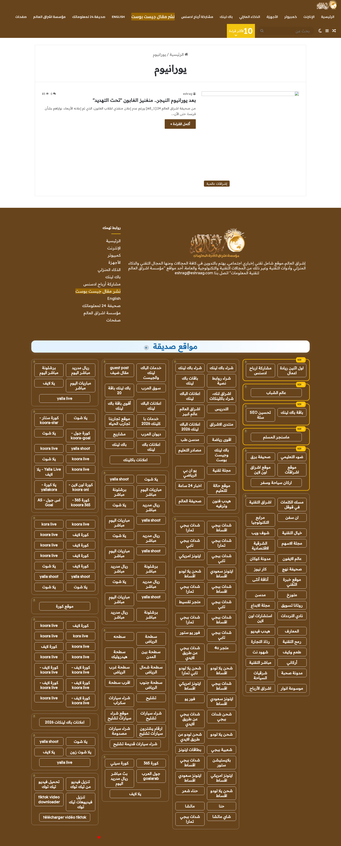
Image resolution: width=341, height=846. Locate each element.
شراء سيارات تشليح (151, 715)
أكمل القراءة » (180, 124)
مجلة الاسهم (292, 543)
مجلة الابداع (260, 605)
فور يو (190, 698)
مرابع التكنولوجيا (260, 520)
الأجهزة (272, 17)
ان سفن (292, 517)
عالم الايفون (292, 558)
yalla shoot (119, 479)
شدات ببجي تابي (190, 543)
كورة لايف (81, 534)
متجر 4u (221, 647)
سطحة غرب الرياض (119, 669)
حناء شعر (190, 790)
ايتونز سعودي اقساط (221, 573)
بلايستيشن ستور (221, 762)
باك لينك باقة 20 (119, 390)
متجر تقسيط (190, 601)
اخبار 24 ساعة (190, 485)
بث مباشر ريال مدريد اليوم (119, 778)
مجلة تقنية (221, 470)
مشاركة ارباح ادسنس (260, 370)
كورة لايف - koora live (80, 669)
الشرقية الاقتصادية (260, 545)
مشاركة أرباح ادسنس (197, 17)
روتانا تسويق (292, 605)
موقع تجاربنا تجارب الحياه (119, 421)
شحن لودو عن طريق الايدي (190, 736)
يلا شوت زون (80, 752)
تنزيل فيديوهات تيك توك (80, 802)
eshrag (187, 94)
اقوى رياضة (221, 439)
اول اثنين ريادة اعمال (292, 370)
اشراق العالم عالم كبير (190, 411)
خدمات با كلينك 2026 (151, 421)
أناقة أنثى (260, 579)
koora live (49, 448)
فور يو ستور (190, 632)
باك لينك (226, 17)
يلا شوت (151, 479)
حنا (221, 806)
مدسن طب (190, 439)
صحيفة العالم (190, 501)
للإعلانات (91, 837)
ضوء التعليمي (292, 456)
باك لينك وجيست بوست (221, 455)
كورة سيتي (119, 763)
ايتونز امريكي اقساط (190, 686)
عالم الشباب (276, 392)
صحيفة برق (260, 456)
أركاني (292, 662)
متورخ (292, 594)
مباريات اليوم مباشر (151, 492)
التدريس (221, 408)
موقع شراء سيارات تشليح (119, 715)
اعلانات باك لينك (151, 447)
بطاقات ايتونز (190, 749)
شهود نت (260, 652)
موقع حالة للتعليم (221, 488)
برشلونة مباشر (119, 492)
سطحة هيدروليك (119, 654)
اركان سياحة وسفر (276, 482)
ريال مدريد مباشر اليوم (80, 370)
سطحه (119, 636)
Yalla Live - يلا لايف (49, 471)
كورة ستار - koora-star (49, 420)
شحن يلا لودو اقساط (190, 573)
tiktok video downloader (49, 799)
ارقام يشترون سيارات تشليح (151, 731)
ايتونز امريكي (190, 555)
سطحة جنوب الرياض (151, 685)
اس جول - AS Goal (49, 502)
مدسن (260, 594)
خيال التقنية (292, 532)
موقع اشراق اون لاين (260, 469)
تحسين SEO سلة (260, 415)
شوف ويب (260, 532)
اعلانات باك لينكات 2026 (64, 722)
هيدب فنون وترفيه (221, 503)
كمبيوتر (290, 17)
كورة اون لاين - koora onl (81, 487)
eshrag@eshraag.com (194, 273)
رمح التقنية (292, 641)
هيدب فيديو (260, 631)
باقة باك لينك (292, 412)
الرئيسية (327, 17)
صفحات (21, 17)
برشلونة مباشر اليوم (48, 370)
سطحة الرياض (151, 639)
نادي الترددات (292, 615)
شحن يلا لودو (221, 734)
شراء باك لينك (221, 367)
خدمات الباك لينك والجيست (151, 372)
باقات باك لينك (190, 380)
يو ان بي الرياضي (190, 472)
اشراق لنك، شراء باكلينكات (221, 396)
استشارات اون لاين (260, 618)
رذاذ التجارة (260, 641)
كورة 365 (151, 763)
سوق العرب (151, 388)
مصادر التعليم (189, 450)
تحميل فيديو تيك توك (49, 784)
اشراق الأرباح (260, 688)
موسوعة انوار (292, 688)
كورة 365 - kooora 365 (80, 502)
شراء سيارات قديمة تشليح (135, 743)
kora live (49, 524)
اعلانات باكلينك (135, 459)
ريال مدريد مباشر (151, 507)
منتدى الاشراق (221, 424)
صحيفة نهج (292, 569)
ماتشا (190, 806)
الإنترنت (309, 17)
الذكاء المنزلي (249, 17)
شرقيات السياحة (260, 675)
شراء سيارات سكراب (119, 700)
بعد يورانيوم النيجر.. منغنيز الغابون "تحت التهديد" (144, 100)
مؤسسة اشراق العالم (49, 17)
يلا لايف (135, 793)
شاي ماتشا (221, 816)
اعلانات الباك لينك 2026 (190, 426)
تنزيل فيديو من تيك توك (80, 784)
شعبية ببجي (221, 749)
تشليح (151, 697)
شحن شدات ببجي (221, 716)
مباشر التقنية (260, 662)
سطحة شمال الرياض (151, 669)
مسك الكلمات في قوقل (292, 504)
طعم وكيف (292, 652)
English (118, 17)
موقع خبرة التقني (292, 582)
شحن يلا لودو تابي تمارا (190, 670)
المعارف (292, 631)
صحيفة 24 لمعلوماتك (88, 17)
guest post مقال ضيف (119, 370)
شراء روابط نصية (221, 380)
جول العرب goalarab (151, 776)
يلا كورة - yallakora (49, 487)
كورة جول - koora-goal (80, 435)
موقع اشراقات (292, 469)
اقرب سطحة (119, 682)
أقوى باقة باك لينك (119, 405)
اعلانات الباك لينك (190, 396)
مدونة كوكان (260, 558)
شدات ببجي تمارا (190, 527)
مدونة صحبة (292, 673)
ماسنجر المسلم (276, 437)
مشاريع (119, 434)
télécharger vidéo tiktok (64, 817)
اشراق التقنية (260, 502)
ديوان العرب (151, 434)
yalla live (64, 398)
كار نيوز (260, 569)
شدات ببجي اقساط (222, 527)
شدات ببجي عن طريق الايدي (190, 652)
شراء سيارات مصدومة (119, 731)
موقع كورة (65, 606)
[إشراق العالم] (326, 5)
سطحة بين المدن (151, 654)
